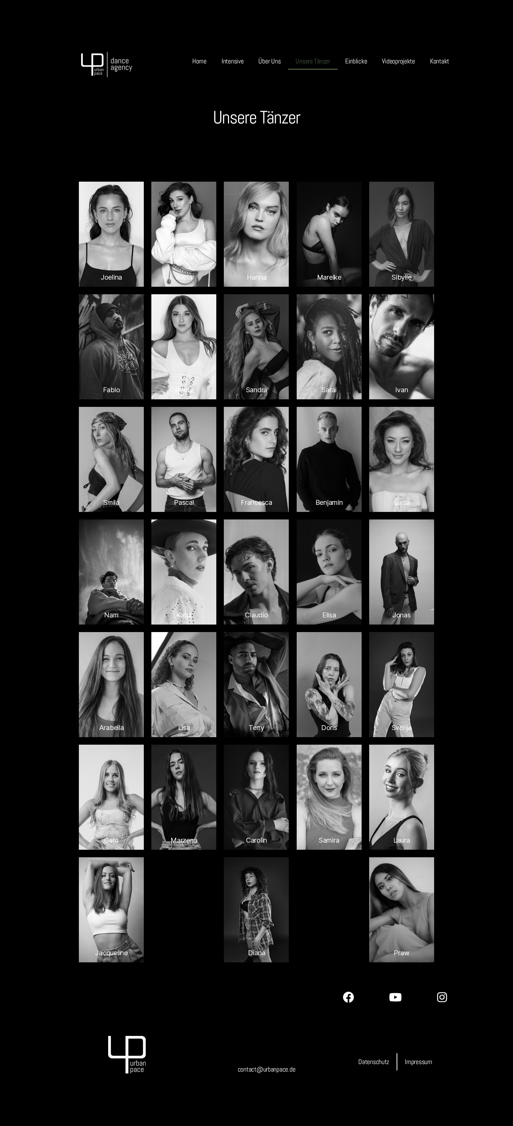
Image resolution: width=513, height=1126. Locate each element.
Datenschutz (373, 1061)
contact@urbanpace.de (267, 1069)
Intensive (233, 61)
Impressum (418, 1061)
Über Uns (269, 61)
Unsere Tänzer (313, 61)
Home (199, 61)
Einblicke (356, 61)
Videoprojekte (398, 61)
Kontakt (439, 61)
